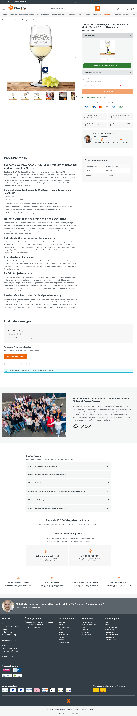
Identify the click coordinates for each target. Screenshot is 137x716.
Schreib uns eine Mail (121, 143)
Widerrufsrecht (87, 622)
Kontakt (61, 624)
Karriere (61, 637)
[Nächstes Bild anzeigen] (76, 57)
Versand (61, 632)
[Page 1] (13, 95)
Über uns (62, 622)
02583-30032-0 (20, 2)
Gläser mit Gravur (110, 639)
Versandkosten (87, 709)
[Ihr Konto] (123, 9)
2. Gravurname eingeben (92, 72)
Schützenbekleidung (111, 634)
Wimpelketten (109, 629)
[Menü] (4, 8)
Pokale (107, 624)
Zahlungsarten (63, 634)
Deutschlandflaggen (111, 627)
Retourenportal (64, 642)
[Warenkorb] (132, 9)
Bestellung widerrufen (89, 624)
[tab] (13, 96)
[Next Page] (76, 96)
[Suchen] (97, 8)
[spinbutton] (107, 60)
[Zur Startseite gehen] (19, 8)
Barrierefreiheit (86, 634)
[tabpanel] (41, 237)
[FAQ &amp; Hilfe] (118, 9)
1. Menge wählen (89, 35)
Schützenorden (109, 632)
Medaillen (108, 622)
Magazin (61, 639)
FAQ (60, 629)
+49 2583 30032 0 (102, 143)
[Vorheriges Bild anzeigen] (6, 57)
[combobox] (71, 8)
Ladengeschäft (64, 627)
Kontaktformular (8, 656)
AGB (83, 627)
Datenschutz (86, 629)
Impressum (85, 632)
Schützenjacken (110, 637)
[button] (68, 466)
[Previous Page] (5, 96)
